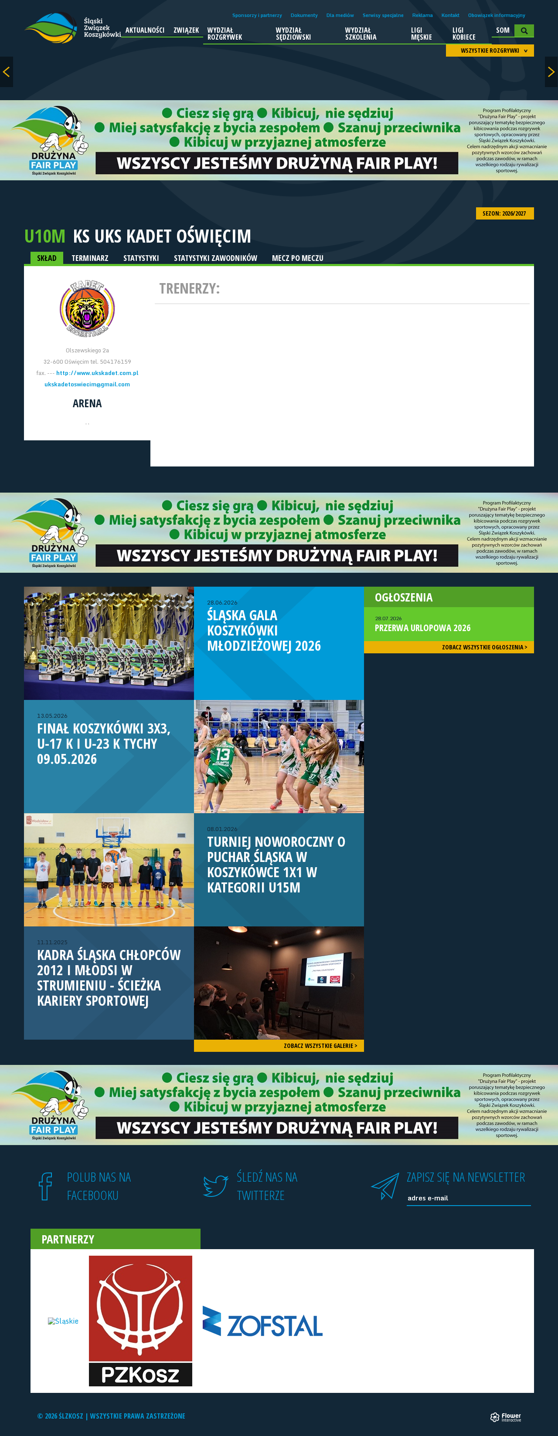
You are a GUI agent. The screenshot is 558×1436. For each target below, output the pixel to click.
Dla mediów (340, 15)
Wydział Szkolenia (361, 33)
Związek (186, 30)
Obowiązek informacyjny (496, 15)
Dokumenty (304, 15)
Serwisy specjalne (383, 15)
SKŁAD (47, 258)
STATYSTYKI (141, 258)
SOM (503, 30)
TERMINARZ (90, 258)
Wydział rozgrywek (225, 33)
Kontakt (450, 15)
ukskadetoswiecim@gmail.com (87, 384)
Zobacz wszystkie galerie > (320, 1045)
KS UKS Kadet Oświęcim (162, 235)
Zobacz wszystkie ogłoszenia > (484, 647)
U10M (45, 235)
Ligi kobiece (464, 33)
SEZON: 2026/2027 (505, 213)
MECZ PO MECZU (297, 258)
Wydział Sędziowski (293, 33)
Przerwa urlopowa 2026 (423, 624)
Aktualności (145, 30)
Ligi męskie (421, 33)
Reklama (422, 15)
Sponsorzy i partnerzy (257, 15)
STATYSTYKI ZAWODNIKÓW (215, 258)
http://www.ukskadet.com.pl (97, 373)
